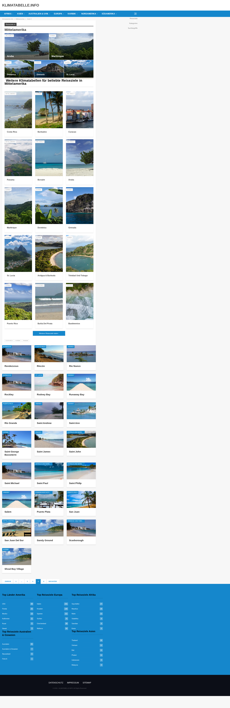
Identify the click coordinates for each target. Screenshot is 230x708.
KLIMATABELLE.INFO (20, 5)
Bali (73, 650)
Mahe (73, 614)
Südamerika (108, 14)
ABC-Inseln (9, 35)
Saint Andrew (44, 423)
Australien (5, 644)
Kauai (4, 623)
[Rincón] (49, 353)
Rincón (41, 366)
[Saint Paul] (49, 471)
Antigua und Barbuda (76, 432)
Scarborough (76, 540)
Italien (39, 604)
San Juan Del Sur (14, 540)
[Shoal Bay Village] (16, 556)
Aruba (10, 56)
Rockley (9, 394)
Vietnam (74, 645)
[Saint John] (81, 439)
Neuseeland (6, 654)
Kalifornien (5, 619)
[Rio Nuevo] (81, 353)
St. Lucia (70, 74)
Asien (20, 14)
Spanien (40, 614)
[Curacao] (79, 109)
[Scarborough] (81, 528)
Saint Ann (74, 423)
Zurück (7, 581)
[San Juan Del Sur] (16, 528)
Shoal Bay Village (14, 569)
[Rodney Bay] (49, 382)
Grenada (41, 74)
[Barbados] (49, 109)
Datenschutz (56, 683)
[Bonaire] (49, 157)
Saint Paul (42, 483)
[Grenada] (49, 69)
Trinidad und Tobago (78, 276)
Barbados (42, 132)
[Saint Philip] (81, 471)
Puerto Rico (12, 324)
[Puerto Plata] (49, 499)
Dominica (11, 74)
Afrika (8, 14)
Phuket (74, 655)
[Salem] (16, 499)
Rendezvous (11, 366)
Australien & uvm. (38, 14)
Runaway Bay (76, 394)
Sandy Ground (45, 540)
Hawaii (4, 628)
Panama (10, 180)
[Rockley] (16, 382)
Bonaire (41, 180)
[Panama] (18, 157)
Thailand (75, 640)
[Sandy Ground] (49, 528)
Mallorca (40, 628)
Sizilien (39, 619)
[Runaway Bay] (81, 382)
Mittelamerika (10, 93)
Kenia (74, 628)
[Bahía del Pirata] (49, 301)
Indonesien (75, 660)
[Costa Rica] (18, 109)
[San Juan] (81, 499)
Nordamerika (88, 14)
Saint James (43, 451)
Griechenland (41, 623)
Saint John (75, 451)
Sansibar (75, 623)
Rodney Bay (43, 394)
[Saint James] (49, 439)
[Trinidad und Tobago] (79, 253)
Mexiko (4, 614)
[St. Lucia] (79, 69)
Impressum (73, 683)
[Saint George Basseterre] (16, 439)
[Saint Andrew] (49, 410)
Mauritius (75, 609)
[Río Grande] (16, 410)
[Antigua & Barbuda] (49, 253)
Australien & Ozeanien (10, 649)
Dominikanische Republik (43, 492)
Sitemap (87, 683)
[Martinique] (71, 46)
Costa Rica (12, 132)
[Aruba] (26, 46)
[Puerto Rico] (18, 301)
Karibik (72, 14)
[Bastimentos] (79, 301)
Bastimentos (74, 324)
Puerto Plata (43, 512)
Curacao (72, 132)
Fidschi (4, 659)
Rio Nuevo (75, 366)
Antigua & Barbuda (46, 276)
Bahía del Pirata (45, 324)
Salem (8, 512)
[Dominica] (19, 69)
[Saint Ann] (81, 410)
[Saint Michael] (16, 471)
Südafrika (75, 619)
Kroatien (40, 609)
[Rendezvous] (16, 353)
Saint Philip (75, 483)
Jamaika (71, 347)
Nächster (53, 581)
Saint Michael (12, 483)
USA (3, 604)
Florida (4, 609)
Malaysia (75, 665)
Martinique (58, 56)
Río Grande (11, 423)
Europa (58, 14)
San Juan (74, 512)
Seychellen (75, 604)
